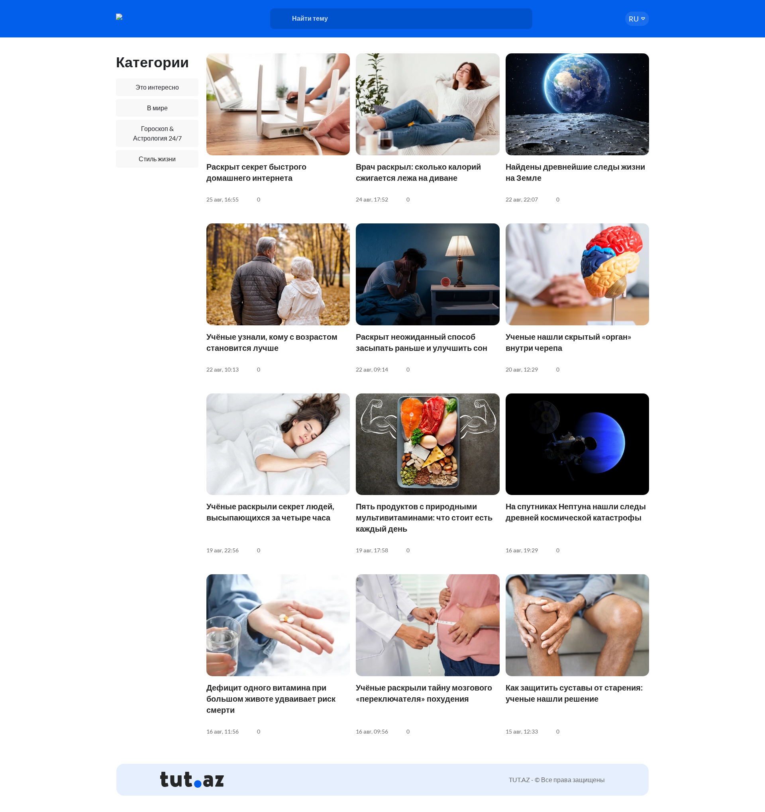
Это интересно (157, 87)
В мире (157, 108)
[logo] (146, 17)
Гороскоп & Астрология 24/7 (157, 133)
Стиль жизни (157, 158)
